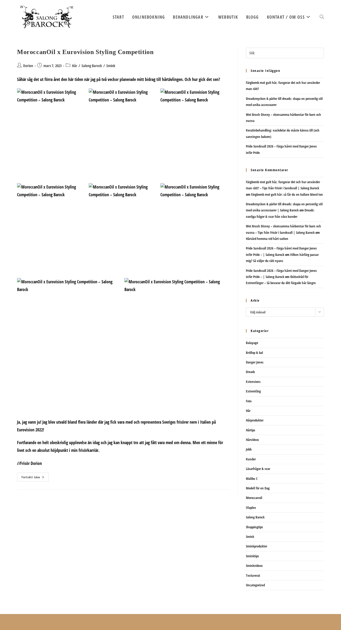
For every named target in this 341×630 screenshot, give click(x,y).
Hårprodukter (254, 420)
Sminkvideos (254, 565)
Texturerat (253, 575)
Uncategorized (255, 585)
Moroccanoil (254, 497)
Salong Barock (92, 65)
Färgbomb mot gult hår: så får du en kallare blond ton (287, 194)
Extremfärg (253, 391)
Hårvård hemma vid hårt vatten (267, 238)
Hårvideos (252, 439)
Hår (74, 65)
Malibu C (252, 478)
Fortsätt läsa (35, 477)
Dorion (28, 65)
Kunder (251, 459)
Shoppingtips (254, 527)
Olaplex (251, 507)
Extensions (253, 381)
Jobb (248, 449)
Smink (110, 65)
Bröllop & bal (254, 352)
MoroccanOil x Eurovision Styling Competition (85, 51)
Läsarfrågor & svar (258, 468)
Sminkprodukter (256, 546)
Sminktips (252, 556)
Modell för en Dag (258, 488)
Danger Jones (254, 362)
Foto (248, 401)
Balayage (252, 342)
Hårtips (250, 430)
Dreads (250, 371)
